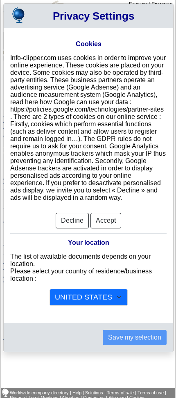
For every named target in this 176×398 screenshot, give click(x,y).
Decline (72, 220)
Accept (106, 220)
